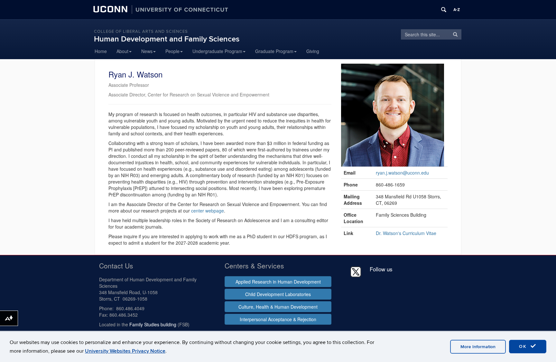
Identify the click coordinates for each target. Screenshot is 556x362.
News (147, 51)
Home (101, 51)
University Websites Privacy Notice (125, 351)
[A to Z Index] (456, 10)
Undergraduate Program (217, 51)
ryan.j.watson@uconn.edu (402, 172)
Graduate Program (274, 51)
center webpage (207, 210)
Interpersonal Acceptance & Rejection (278, 319)
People (172, 51)
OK (524, 346)
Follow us (381, 269)
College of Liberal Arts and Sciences (141, 31)
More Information (478, 346)
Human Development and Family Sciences (166, 39)
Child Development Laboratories (278, 294)
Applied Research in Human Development (278, 281)
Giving (312, 51)
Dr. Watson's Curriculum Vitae (406, 233)
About (122, 51)
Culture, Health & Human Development (278, 306)
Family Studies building (152, 324)
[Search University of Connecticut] (444, 10)
